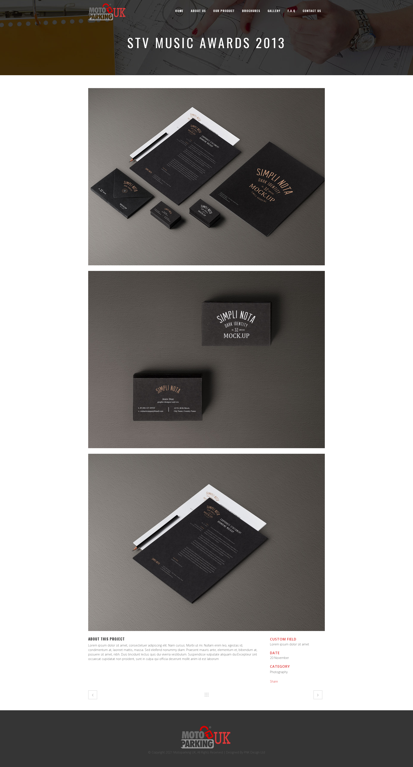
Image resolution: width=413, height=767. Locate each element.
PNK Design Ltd (254, 752)
